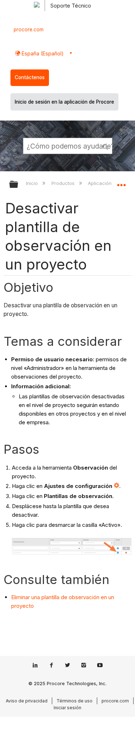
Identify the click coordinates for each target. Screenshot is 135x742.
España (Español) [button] (42, 53)
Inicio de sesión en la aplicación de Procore (64, 102)
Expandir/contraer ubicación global (121, 182)
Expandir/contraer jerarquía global (18, 185)
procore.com (29, 29)
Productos (63, 183)
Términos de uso (75, 700)
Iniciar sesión (67, 707)
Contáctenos (30, 77)
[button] (105, 146)
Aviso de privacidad (27, 700)
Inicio (32, 183)
